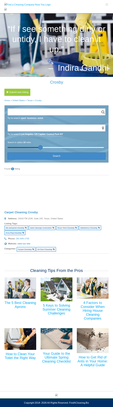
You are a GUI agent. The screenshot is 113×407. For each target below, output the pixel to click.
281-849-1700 (22, 238)
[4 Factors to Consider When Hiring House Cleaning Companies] (93, 288)
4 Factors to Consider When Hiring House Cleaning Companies (93, 310)
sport (23, 118)
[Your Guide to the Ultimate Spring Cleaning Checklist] (56, 338)
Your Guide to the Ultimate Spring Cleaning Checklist (56, 357)
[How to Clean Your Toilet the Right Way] (20, 339)
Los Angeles (27, 134)
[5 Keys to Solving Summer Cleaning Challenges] (56, 289)
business (31, 118)
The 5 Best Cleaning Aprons (20, 305)
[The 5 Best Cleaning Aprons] (20, 288)
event (40, 118)
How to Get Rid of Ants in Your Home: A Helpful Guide (93, 361)
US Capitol (39, 134)
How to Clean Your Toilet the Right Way (20, 356)
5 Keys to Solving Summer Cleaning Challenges (56, 309)
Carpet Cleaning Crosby (21, 212)
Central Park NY (54, 134)
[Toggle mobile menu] (107, 4)
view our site (24, 243)
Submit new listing (18, 92)
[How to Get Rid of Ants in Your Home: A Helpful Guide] (93, 340)
